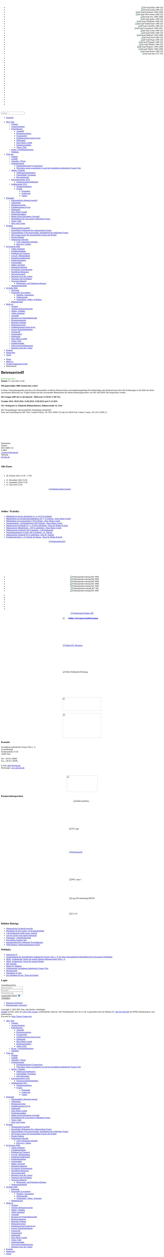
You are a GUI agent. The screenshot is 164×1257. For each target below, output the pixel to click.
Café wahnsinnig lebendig (27, 242)
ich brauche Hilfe (13, 246)
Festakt (19, 189)
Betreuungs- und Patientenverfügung (31, 283)
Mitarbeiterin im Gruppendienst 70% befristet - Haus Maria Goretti (33, 521)
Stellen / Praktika (18, 170)
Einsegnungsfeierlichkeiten (27, 182)
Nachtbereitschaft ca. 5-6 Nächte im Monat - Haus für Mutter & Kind (34, 537)
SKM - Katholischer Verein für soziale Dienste (25, 961)
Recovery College (23, 244)
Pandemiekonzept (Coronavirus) (29, 166)
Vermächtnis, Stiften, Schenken (29, 299)
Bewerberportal (22, 177)
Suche (8, 355)
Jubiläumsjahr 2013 (19, 184)
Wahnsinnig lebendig (19, 239)
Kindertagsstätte (17, 343)
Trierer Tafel (21, 147)
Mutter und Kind (18, 265)
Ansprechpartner (18, 126)
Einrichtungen (17, 129)
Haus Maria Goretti (24, 143)
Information (6, 443)
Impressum (10, 352)
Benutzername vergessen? (16, 1005)
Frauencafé (15, 332)
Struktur (14, 156)
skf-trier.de (5, 457)
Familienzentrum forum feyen (28, 138)
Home (8, 359)
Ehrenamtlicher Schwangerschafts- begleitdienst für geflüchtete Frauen (39, 233)
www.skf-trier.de (17, 768)
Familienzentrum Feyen (20, 207)
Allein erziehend (18, 249)
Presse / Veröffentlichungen (22, 150)
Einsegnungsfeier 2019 (20, 179)
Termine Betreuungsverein (22, 309)
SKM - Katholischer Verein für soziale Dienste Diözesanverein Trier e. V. (35, 959)
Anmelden (5, 998)
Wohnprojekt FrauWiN (20, 228)
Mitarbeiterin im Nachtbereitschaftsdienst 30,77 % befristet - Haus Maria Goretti (38, 519)
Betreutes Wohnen (18, 322)
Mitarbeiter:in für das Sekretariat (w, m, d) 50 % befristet (29, 516)
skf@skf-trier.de (13, 765)
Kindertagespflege (18, 260)
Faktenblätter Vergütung (26, 175)
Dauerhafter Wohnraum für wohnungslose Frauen (31, 230)
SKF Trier (10, 122)
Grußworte (26, 193)
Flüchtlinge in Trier (14, 973)
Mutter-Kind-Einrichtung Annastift (25, 216)
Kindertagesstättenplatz (20, 258)
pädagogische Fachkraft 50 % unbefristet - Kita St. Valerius (30, 535)
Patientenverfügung (19, 267)
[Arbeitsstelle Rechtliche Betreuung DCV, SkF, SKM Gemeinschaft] (82, 737)
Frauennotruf (21, 136)
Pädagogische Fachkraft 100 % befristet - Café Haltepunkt (29, 530)
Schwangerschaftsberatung (22, 346)
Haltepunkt (20, 140)
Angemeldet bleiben (9, 996)
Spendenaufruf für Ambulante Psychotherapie (24, 942)
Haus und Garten (18, 223)
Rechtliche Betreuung (20, 272)
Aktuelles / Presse (18, 161)
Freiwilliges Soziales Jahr (16, 940)
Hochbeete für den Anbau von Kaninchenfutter (25, 931)
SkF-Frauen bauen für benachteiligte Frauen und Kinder (34, 235)
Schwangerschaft (18, 274)
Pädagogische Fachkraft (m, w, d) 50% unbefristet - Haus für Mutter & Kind (37, 525)
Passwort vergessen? (14, 1003)
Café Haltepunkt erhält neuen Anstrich (21, 933)
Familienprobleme (18, 251)
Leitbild (14, 159)
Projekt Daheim (17, 237)
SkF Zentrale (11, 964)
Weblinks (15, 152)
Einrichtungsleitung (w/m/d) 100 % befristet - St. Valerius (29, 532)
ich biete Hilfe (12, 288)
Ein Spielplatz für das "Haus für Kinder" (22, 975)
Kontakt (9, 350)
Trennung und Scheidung (21, 279)
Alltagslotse (16, 203)
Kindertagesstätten (23, 145)
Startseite (9, 117)
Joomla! (4, 1012)
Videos (24, 196)
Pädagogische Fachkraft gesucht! (19, 928)
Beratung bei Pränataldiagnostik (24, 318)
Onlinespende (22, 297)
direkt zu (9, 304)
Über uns (10, 154)
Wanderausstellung (24, 186)
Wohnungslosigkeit (19, 286)
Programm (26, 191)
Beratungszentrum (23, 133)
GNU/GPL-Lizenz (30, 1012)
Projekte (9, 226)
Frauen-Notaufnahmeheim (22, 329)
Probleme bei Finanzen (20, 253)
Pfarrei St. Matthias (14, 966)
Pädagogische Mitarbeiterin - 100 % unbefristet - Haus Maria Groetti (33, 528)
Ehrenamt (10, 198)
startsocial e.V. (12, 954)
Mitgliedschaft (17, 302)
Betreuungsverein (18, 205)
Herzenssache (11, 971)
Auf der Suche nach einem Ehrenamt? (21, 935)
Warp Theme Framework (21, 1016)
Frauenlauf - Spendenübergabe (18, 938)
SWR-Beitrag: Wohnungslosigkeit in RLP (23, 945)
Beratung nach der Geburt (21, 276)
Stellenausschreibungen (25, 173)
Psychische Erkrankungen (21, 269)
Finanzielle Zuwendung (20, 293)
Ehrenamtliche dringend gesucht (24, 200)
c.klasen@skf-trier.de (9, 452)
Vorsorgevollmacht (19, 281)
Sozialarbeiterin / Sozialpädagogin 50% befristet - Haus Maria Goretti (34, 523)
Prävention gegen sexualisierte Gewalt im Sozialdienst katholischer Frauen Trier (48, 168)
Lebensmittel (16, 263)
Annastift (20, 131)
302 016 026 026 (122, 1012)
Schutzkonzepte (17, 163)
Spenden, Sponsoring (25, 295)
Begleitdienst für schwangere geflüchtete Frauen (30, 219)
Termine (14, 124)
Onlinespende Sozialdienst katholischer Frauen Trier (27, 968)
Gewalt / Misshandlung (20, 256)
